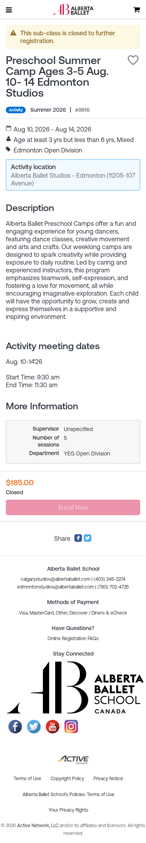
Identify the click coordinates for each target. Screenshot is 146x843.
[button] (133, 60)
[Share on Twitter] (87, 540)
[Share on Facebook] (78, 540)
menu (9, 9)
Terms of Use (100, 794)
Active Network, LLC (38, 825)
